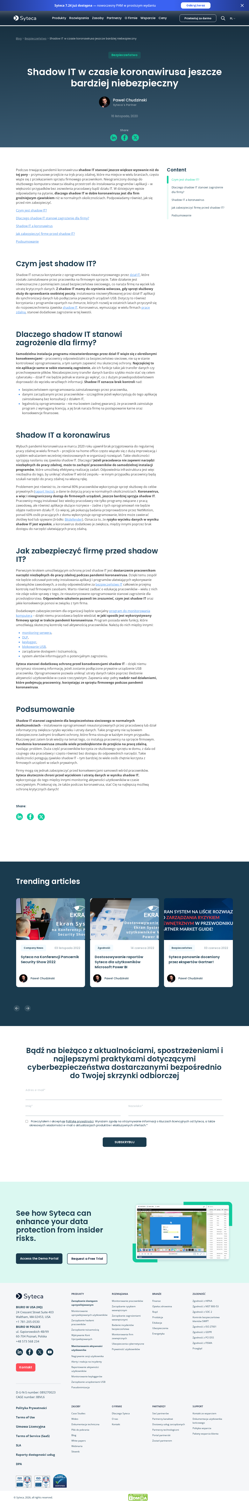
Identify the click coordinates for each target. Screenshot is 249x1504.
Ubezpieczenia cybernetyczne (128, 1343)
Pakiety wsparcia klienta (205, 1433)
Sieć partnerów (160, 1413)
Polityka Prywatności (31, 1408)
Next (28, 1008)
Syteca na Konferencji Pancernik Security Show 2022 (50, 959)
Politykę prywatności (80, 1121)
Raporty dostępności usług (35, 1455)
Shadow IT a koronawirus (34, 226)
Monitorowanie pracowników (127, 1301)
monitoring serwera (36, 633)
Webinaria (76, 1446)
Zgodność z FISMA (202, 1343)
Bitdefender (73, 519)
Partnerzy (114, 18)
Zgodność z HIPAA (202, 1301)
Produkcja (157, 1317)
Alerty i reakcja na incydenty (86, 1361)
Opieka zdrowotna (162, 1306)
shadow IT (70, 307)
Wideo (74, 1419)
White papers (78, 1440)
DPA (19, 1464)
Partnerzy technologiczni (165, 1429)
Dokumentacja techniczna (85, 1424)
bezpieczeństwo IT (109, 584)
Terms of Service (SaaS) (33, 1436)
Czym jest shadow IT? (31, 210)
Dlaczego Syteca (121, 1413)
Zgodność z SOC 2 (202, 1311)
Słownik (75, 1451)
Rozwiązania (79, 18)
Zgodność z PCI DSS (203, 1337)
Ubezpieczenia (160, 1328)
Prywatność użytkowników (126, 1349)
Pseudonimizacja (80, 1387)
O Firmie (131, 18)
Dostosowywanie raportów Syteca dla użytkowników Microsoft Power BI (119, 961)
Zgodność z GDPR (202, 1332)
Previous (17, 1008)
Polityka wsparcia (202, 1428)
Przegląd (197, 1348)
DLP (25, 637)
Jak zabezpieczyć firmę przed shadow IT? (45, 234)
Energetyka (158, 1333)
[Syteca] (25, 18)
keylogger (29, 642)
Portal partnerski (161, 1435)
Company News (33, 948)
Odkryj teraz (195, 5)
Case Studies (78, 1413)
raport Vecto (44, 491)
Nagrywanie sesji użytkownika (87, 1356)
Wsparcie (147, 18)
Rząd (155, 1311)
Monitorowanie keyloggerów (86, 1376)
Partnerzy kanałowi (162, 1419)
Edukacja (157, 1322)
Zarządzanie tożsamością (85, 1329)
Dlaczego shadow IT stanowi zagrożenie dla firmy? (52, 218)
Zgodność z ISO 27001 (205, 1326)
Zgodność (104, 948)
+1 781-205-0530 (28, 1322)
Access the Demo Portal (39, 1258)
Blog (19, 38)
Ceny (163, 18)
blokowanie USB (34, 647)
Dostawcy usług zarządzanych (168, 1424)
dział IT (135, 275)
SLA (18, 1445)
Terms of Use (25, 1417)
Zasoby (98, 18)
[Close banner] (242, 5)
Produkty (59, 18)
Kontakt (25, 1367)
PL (231, 18)
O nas (115, 1419)
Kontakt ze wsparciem (204, 1413)
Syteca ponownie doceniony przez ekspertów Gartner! (194, 959)
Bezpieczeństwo (35, 38)
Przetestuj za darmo (197, 18)
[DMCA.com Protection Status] (138, 1497)
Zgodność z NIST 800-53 (206, 1306)
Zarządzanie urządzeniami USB (88, 1382)
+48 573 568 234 (27, 1341)
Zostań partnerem (162, 1440)
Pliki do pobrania (80, 1429)
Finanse (156, 1301)
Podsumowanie (27, 241)
